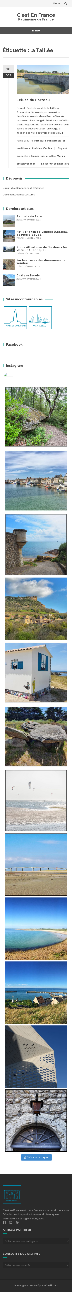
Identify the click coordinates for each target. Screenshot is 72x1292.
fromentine (37, 155)
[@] (14, 377)
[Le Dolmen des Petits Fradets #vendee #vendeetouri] (36, 737)
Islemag (19, 1285)
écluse (26, 155)
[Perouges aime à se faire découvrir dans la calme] (36, 1120)
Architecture (38, 140)
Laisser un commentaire (55, 163)
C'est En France (36, 15)
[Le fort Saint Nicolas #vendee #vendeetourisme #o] (36, 545)
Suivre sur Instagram (38, 1157)
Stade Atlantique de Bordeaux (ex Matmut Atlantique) (42, 249)
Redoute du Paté (29, 216)
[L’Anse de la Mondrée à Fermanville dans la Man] (36, 928)
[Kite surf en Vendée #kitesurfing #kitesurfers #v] (36, 800)
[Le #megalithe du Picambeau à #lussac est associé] (36, 417)
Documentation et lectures (19, 194)
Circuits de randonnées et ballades (23, 187)
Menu (56, 3)
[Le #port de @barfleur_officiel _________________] (36, 481)
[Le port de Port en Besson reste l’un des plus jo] (36, 992)
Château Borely (28, 275)
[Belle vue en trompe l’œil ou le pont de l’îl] (36, 864)
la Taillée (50, 155)
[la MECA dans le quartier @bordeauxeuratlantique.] (36, 1056)
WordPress (51, 1285)
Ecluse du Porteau (33, 100)
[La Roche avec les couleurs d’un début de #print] (36, 609)
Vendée (47, 148)
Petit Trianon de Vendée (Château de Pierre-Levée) (42, 233)
